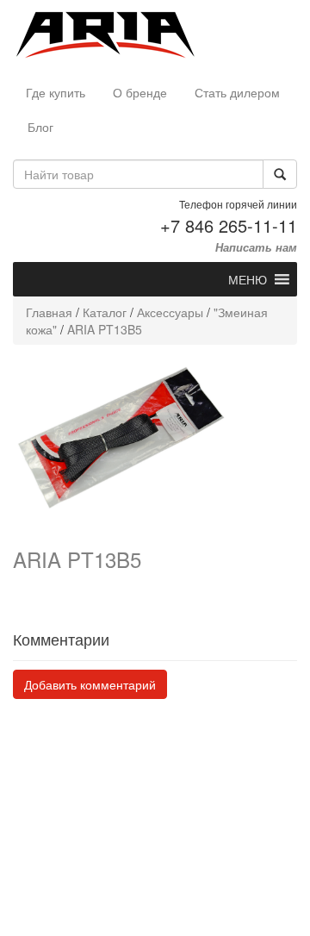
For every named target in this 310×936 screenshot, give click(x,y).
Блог (40, 126)
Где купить (55, 92)
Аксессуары (170, 312)
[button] (247, 279)
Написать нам (256, 247)
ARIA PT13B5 (104, 329)
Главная (49, 312)
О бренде (140, 92)
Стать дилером (237, 92)
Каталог (105, 312)
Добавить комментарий (90, 684)
